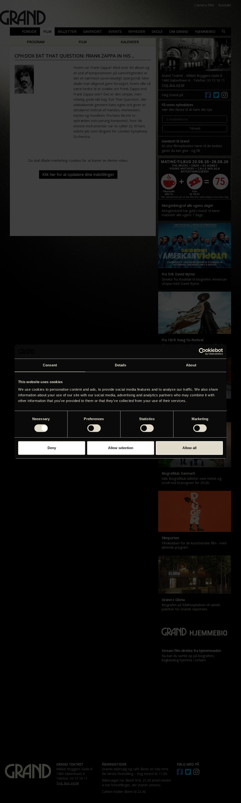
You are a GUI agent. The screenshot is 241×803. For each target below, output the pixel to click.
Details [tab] (120, 365)
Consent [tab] (50, 365)
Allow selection (120, 448)
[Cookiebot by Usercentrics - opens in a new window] (202, 351)
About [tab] (191, 365)
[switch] (94, 428)
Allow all (189, 448)
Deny (52, 448)
